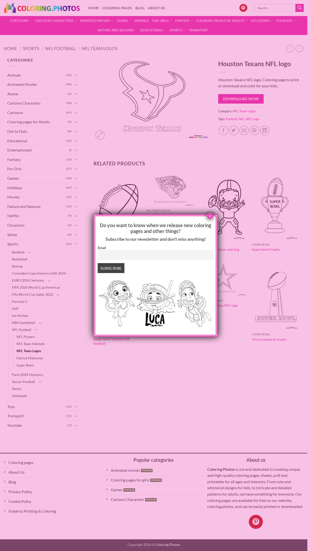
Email (102, 248)
